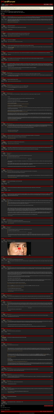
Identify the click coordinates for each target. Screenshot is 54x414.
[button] (8, 4)
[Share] (51, 15)
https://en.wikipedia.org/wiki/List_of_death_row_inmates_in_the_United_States (17, 283)
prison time (22, 12)
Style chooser (2, 411)
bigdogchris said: (10, 72)
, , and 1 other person (14, 41)
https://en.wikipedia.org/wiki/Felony (12, 356)
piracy (19, 12)
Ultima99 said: (9, 219)
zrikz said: (9, 199)
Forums (3, 4)
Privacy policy (48, 411)
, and (11, 177)
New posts (7, 4)
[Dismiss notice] (52, 7)
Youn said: (9, 266)
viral (23, 12)
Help (50, 411)
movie (17, 12)
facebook (12, 12)
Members (11, 4)
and (9, 215)
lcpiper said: (9, 314)
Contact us (41, 411)
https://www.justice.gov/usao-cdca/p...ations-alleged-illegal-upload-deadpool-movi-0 (17, 361)
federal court (15, 12)
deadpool (10, 12)
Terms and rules (44, 411)
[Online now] (1, 301)
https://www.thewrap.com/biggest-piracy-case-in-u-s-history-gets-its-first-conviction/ (18, 111)
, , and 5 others (12, 131)
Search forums (6, 5)
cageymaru (2, 12)
